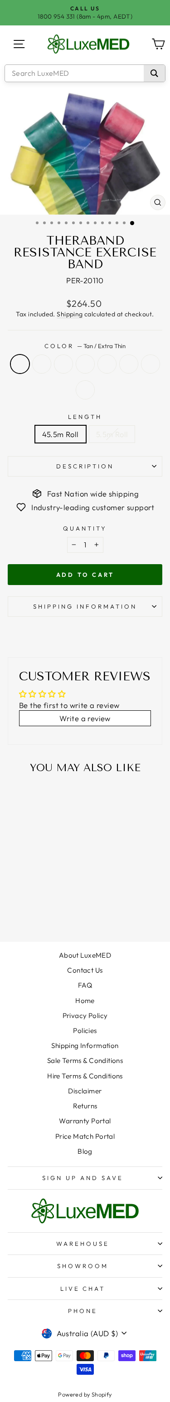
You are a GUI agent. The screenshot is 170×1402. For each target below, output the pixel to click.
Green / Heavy (85, 364)
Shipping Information (84, 1045)
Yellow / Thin (42, 364)
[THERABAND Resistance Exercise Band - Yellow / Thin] (26, 902)
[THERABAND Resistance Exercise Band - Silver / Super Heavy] (37, 910)
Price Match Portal (85, 1136)
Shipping (70, 314)
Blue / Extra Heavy (107, 364)
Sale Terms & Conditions (85, 1060)
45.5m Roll (60, 434)
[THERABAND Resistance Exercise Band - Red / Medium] (37, 902)
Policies (85, 1030)
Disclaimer (85, 1091)
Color (85, 345)
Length (85, 416)
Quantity (85, 528)
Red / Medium (63, 364)
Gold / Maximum (85, 390)
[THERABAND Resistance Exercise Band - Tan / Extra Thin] (16, 902)
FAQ (85, 985)
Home (85, 1000)
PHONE (82, 1310)
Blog (85, 1151)
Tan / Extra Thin (20, 364)
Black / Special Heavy (129, 364)
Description (85, 466)
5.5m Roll (112, 434)
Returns (85, 1106)
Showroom (82, 1265)
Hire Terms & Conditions (85, 1076)
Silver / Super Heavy (150, 364)
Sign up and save (82, 1177)
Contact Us (84, 970)
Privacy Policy (85, 1015)
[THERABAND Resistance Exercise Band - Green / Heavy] (47, 902)
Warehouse (82, 1243)
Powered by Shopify (85, 1394)
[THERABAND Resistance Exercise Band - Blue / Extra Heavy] (57, 902)
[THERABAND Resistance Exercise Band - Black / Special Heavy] (26, 910)
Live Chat (83, 1288)
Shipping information (85, 606)
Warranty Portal (85, 1121)
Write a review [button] (85, 718)
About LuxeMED (85, 955)
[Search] (154, 73)
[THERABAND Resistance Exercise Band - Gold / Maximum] (47, 910)
